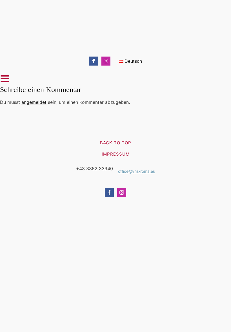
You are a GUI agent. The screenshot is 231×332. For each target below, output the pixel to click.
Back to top (115, 142)
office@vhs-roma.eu (136, 171)
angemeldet (33, 102)
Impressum (116, 154)
